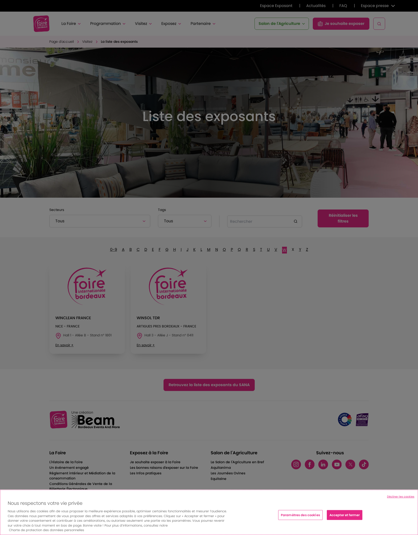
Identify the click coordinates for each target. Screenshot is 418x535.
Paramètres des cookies (300, 515)
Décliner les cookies (400, 497)
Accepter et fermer (344, 515)
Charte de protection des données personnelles (46, 530)
